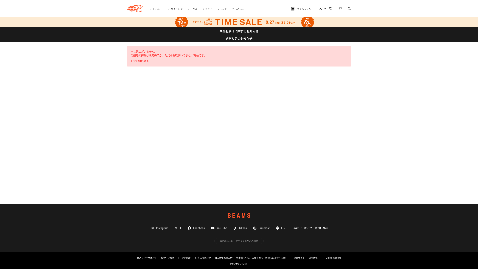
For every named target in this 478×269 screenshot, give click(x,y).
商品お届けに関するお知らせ (239, 31)
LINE (284, 228)
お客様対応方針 (203, 257)
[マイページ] (322, 9)
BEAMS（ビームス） (135, 8)
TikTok (243, 228)
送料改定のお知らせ (239, 38)
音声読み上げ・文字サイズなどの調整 (239, 240)
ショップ (207, 8)
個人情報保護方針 (223, 257)
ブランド (222, 8)
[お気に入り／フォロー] (330, 9)
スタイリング (175, 8)
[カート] (340, 9)
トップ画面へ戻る (140, 60)
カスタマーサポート (147, 257)
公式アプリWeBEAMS (314, 228)
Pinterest (264, 228)
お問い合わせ (167, 257)
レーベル (193, 8)
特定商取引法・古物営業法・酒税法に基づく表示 (260, 257)
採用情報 (313, 257)
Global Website (333, 257)
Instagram (162, 228)
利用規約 (186, 257)
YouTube (222, 228)
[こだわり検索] (349, 9)
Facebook (199, 228)
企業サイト (299, 257)
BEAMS (239, 215)
